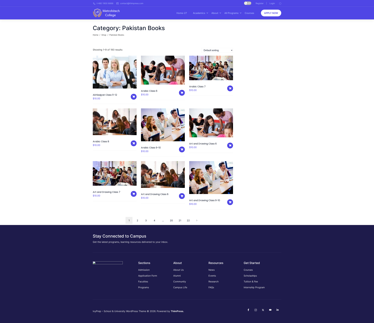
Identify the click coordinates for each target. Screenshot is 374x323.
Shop (103, 35)
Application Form (147, 275)
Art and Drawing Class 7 (106, 192)
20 (171, 220)
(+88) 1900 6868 (105, 3)
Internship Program (254, 287)
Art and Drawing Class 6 (203, 143)
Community (179, 281)
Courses (249, 13)
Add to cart (134, 97)
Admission (144, 269)
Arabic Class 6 (149, 91)
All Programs (231, 13)
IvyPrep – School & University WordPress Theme (119, 311)
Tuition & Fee (251, 281)
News (211, 269)
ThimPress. (177, 311)
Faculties (143, 281)
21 (180, 220)
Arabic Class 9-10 (151, 147)
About (214, 13)
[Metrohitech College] (108, 12)
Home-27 (181, 13)
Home (95, 35)
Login (272, 3)
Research (213, 281)
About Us (178, 269)
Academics (199, 13)
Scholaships (250, 275)
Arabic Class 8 (101, 141)
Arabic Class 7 (197, 86)
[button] (271, 13)
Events (212, 275)
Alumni (177, 275)
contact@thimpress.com (131, 3)
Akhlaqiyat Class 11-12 (105, 95)
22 (188, 220)
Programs (143, 287)
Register (260, 3)
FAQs (211, 287)
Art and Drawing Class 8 (154, 194)
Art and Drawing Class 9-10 (204, 200)
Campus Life (180, 287)
